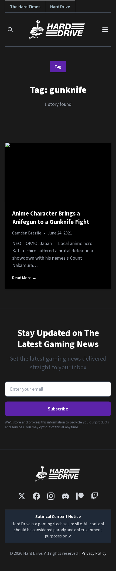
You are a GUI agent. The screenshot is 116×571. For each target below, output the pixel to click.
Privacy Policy (93, 553)
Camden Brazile (26, 233)
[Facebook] (36, 496)
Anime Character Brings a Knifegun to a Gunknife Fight (50, 218)
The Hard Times (25, 7)
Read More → (24, 278)
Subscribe (58, 409)
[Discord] (65, 496)
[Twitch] (94, 496)
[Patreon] (80, 496)
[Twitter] (21, 496)
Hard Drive (60, 7)
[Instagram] (50, 496)
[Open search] (10, 29)
